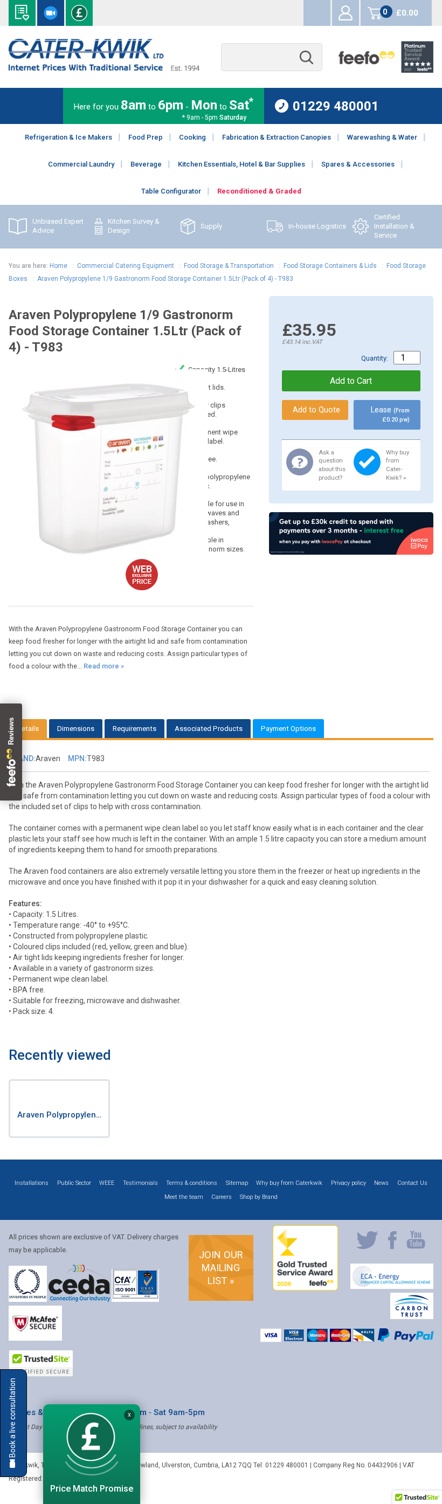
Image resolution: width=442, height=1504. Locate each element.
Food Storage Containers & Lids (330, 266)
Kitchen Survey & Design (134, 225)
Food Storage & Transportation (229, 266)
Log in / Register (345, 13)
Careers (221, 1197)
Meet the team (183, 1197)
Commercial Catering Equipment (125, 266)
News (381, 1182)
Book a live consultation (50, 13)
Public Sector (74, 1182)
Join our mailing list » (221, 1267)
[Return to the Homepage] (104, 68)
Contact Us (412, 1182)
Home (58, 266)
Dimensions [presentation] (75, 729)
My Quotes (316, 13)
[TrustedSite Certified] (41, 1363)
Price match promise (79, 13)
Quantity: (374, 358)
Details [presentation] (28, 729)
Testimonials (140, 1182)
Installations (32, 1182)
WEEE (106, 1182)
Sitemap (237, 1182)
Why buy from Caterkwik (289, 1182)
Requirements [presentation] (134, 729)
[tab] (28, 728)
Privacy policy (348, 1182)
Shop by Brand (259, 1197)
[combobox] (272, 57)
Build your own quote (22, 13)
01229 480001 (336, 106)
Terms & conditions (191, 1182)
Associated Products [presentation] (209, 729)
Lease (390, 414)
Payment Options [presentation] (288, 729)
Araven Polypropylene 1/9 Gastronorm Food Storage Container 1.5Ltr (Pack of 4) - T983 (165, 278)
